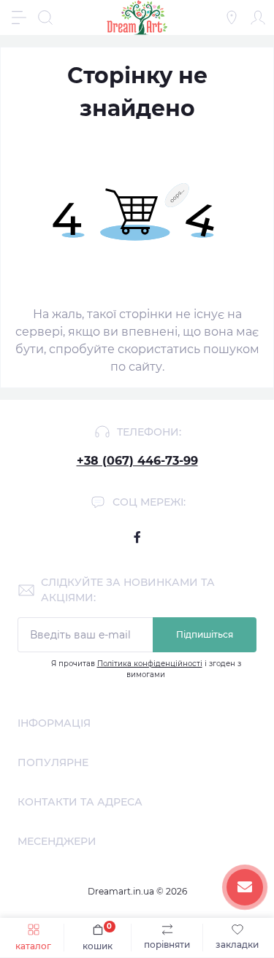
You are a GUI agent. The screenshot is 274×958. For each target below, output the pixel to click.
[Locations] (231, 17)
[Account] (258, 17)
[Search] (45, 17)
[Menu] (19, 17)
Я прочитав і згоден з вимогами (146, 669)
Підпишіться (204, 634)
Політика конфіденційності (149, 663)
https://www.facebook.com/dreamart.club (137, 537)
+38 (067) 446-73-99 (137, 461)
